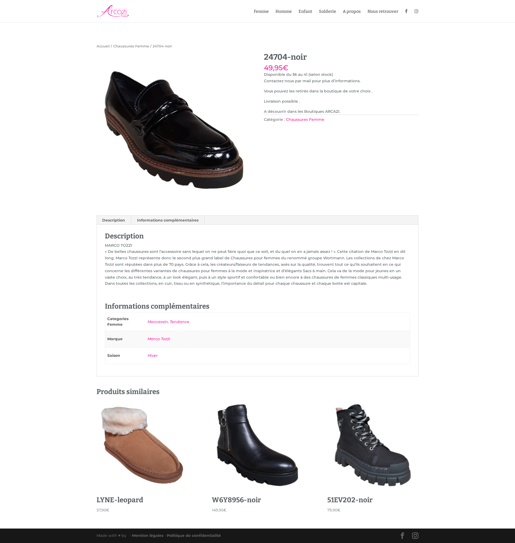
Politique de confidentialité (194, 535)
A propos (352, 12)
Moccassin (158, 321)
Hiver (153, 355)
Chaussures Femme (131, 46)
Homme (283, 12)
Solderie (327, 12)
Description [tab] (113, 220)
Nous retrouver (382, 12)
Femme (261, 12)
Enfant (305, 12)
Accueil (103, 46)
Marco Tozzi (159, 338)
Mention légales (148, 535)
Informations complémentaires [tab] (167, 220)
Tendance (179, 321)
